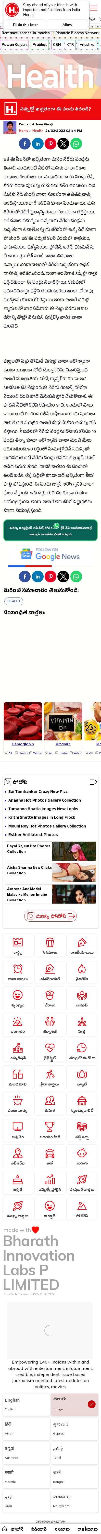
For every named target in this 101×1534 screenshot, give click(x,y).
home (4, 1528)
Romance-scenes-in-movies (26, 32)
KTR (70, 44)
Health (38, 130)
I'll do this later (25, 24)
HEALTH (13, 601)
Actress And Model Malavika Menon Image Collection (27, 894)
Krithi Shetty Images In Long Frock (41, 818)
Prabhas (40, 44)
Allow (67, 24)
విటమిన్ (82, 248)
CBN (57, 44)
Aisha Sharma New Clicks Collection (29, 871)
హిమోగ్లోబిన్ (59, 450)
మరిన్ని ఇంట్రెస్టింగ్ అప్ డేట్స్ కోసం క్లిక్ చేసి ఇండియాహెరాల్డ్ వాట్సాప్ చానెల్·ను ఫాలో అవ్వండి (50, 531)
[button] (25, 143)
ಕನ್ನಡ (91, 18)
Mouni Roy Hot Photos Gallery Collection (47, 826)
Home (23, 130)
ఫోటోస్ (20, 782)
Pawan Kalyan (14, 44)
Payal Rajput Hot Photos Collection (28, 850)
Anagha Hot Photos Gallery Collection (44, 801)
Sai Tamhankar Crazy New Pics (38, 792)
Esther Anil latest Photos (33, 835)
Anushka (87, 44)
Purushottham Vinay (36, 125)
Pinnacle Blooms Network (77, 32)
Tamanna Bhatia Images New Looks (43, 809)
